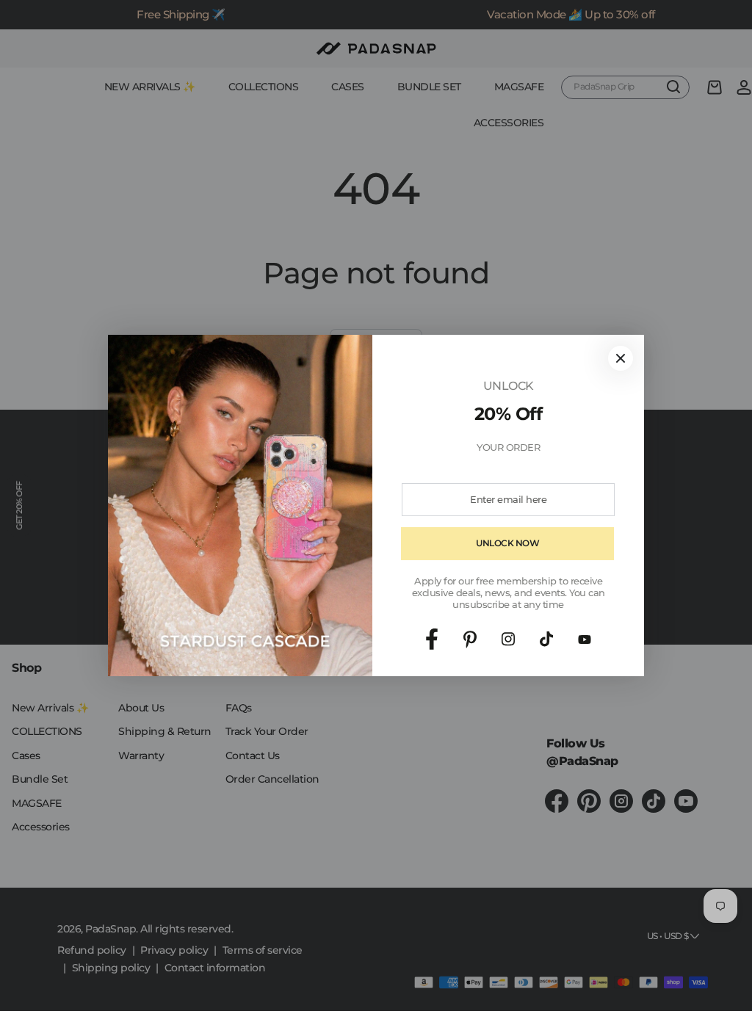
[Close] (620, 358)
